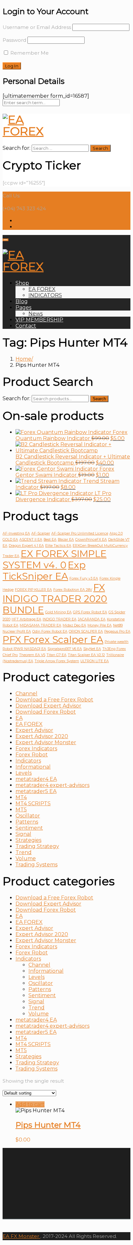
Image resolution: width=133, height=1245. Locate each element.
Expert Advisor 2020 (41, 736)
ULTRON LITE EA (94, 661)
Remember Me (29, 53)
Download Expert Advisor (48, 706)
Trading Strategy (37, 846)
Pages (23, 307)
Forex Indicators (36, 748)
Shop (22, 283)
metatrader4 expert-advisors (52, 785)
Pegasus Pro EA (117, 631)
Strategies (28, 840)
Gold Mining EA (58, 612)
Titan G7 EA (56, 655)
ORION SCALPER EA (86, 631)
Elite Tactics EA (58, 546)
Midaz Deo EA (74, 625)
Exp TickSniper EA (44, 570)
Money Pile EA (99, 625)
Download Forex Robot (45, 712)
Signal (23, 834)
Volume (25, 858)
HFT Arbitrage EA (26, 619)
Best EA (50, 539)
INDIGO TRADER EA (60, 619)
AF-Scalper (40, 533)
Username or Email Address (37, 27)
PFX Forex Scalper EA (53, 639)
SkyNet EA (92, 649)
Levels (23, 773)
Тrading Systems (36, 865)
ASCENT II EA (30, 539)
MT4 (21, 797)
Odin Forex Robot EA (49, 631)
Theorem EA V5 (32, 655)
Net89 (118, 625)
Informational (33, 767)
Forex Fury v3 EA (83, 578)
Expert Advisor (34, 730)
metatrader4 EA (36, 779)
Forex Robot (31, 755)
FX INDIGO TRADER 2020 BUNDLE (55, 599)
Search (99, 398)
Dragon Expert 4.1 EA (26, 546)
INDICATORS (45, 295)
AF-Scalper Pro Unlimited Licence (79, 533)
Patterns (26, 822)
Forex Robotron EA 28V (72, 590)
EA (19, 718)
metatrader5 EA (35, 791)
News (35, 314)
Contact (25, 326)
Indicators (28, 761)
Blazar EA (66, 539)
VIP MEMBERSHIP (39, 320)
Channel (26, 693)
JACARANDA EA (92, 619)
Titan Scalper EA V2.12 (86, 655)
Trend (23, 852)
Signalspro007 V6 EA (64, 649)
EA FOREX (42, 289)
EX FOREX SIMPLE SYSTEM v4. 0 (55, 559)
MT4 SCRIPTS (33, 803)
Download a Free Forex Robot (54, 700)
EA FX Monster (21, 1236)
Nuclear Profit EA (17, 631)
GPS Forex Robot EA (90, 612)
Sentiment (29, 828)
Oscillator (27, 816)
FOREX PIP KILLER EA (33, 590)
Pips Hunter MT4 (48, 1125)
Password (14, 40)
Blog (21, 301)
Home (23, 359)
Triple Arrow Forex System (57, 661)
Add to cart (30, 1104)
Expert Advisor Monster (45, 742)
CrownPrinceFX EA (91, 539)
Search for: (16, 398)
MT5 (21, 810)
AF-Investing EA (16, 533)
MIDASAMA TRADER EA (40, 625)
